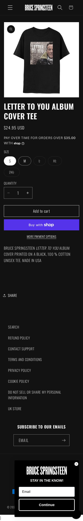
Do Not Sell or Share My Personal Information (34, 394)
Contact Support (21, 348)
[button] (10, 7)
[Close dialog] (76, 464)
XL (57, 161)
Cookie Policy (18, 381)
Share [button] (12, 295)
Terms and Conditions (25, 359)
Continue (47, 505)
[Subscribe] (63, 440)
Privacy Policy (19, 370)
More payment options (41, 236)
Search (13, 327)
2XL (14, 173)
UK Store (15, 408)
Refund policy (19, 337)
